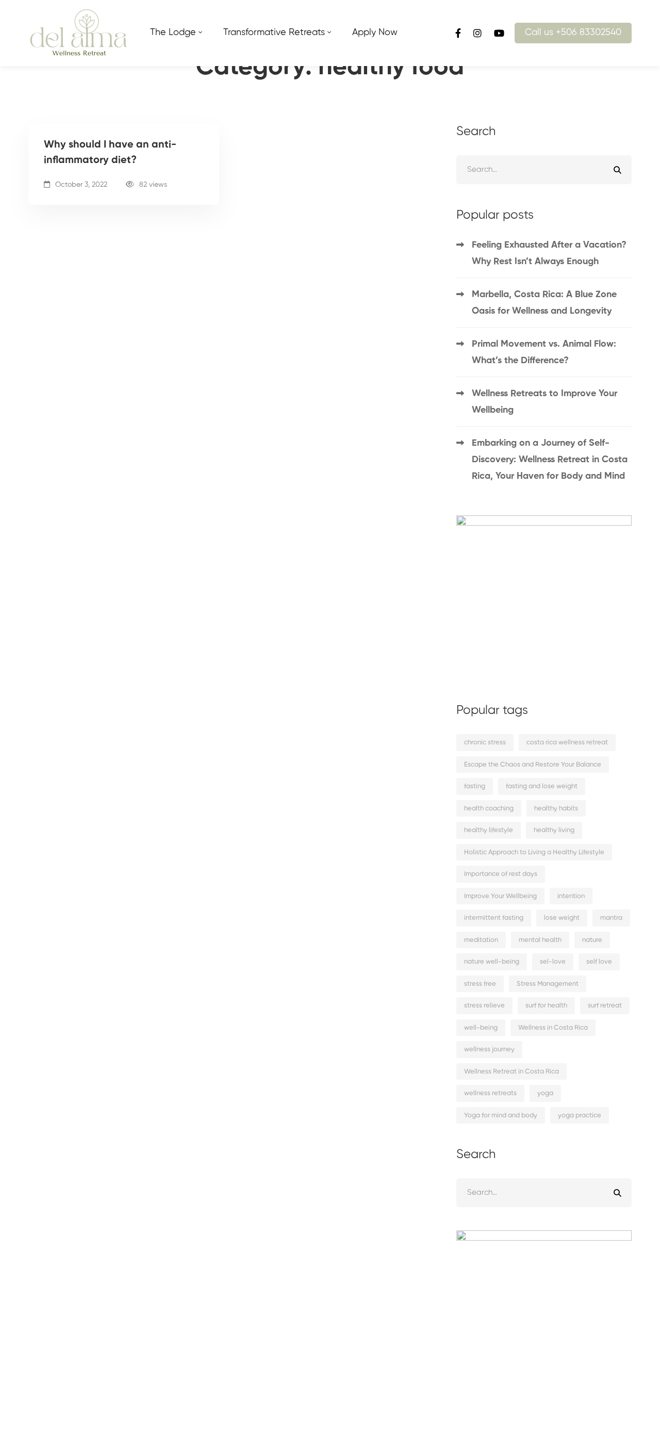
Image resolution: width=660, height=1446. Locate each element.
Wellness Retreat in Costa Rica (511, 1071)
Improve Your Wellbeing (500, 896)
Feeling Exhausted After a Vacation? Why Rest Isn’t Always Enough (549, 253)
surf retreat (605, 1005)
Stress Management (548, 984)
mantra (611, 918)
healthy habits (556, 808)
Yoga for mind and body (500, 1115)
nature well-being (491, 961)
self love (599, 961)
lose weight (562, 918)
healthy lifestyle (488, 830)
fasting (474, 786)
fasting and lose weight (542, 786)
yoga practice (579, 1115)
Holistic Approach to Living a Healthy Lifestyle (534, 852)
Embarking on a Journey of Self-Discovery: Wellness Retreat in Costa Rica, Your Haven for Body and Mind (550, 459)
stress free (480, 984)
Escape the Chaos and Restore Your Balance (532, 764)
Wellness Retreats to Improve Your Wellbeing (544, 402)
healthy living (554, 830)
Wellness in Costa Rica (553, 1028)
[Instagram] (477, 33)
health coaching (489, 808)
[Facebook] (458, 33)
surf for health (546, 1005)
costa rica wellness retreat (567, 742)
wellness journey (489, 1049)
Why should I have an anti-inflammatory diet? (110, 153)
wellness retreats (490, 1093)
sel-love (553, 961)
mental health (540, 940)
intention (571, 896)
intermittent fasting (493, 918)
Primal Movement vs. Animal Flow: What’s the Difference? (544, 352)
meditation (481, 940)
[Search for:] (544, 169)
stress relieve (484, 1005)
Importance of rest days (500, 874)
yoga (545, 1093)
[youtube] (499, 33)
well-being (481, 1028)
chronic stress (485, 742)
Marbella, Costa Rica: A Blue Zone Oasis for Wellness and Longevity (544, 303)
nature (592, 940)
